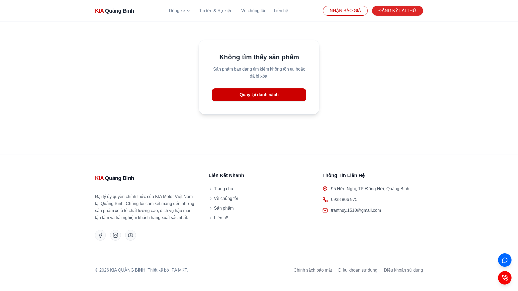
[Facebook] (100, 235)
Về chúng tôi (253, 10)
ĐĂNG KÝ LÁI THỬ (398, 10)
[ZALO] (505, 260)
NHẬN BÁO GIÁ (345, 10)
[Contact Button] (505, 278)
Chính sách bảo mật (313, 270)
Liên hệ (281, 10)
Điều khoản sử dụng (357, 270)
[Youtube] (130, 235)
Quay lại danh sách (259, 94)
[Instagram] (115, 235)
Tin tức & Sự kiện (216, 10)
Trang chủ (223, 188)
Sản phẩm (224, 208)
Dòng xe (177, 10)
